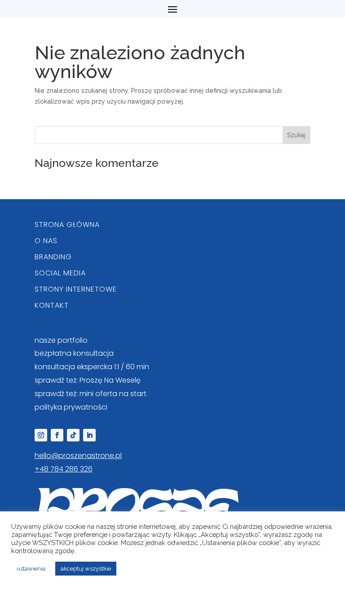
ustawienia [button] (31, 568)
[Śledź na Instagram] (41, 435)
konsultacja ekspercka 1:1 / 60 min (92, 367)
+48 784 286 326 (64, 469)
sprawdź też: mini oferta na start (90, 393)
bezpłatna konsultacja (74, 353)
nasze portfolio (61, 340)
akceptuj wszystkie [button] (86, 568)
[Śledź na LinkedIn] (89, 435)
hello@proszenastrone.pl (78, 455)
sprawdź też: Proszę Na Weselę (88, 380)
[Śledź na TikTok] (73, 435)
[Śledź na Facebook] (57, 435)
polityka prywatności (71, 407)
